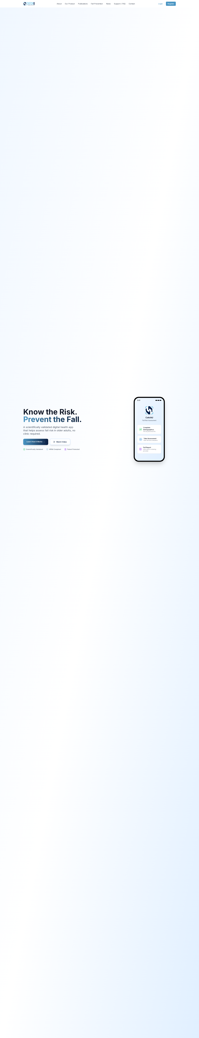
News (108, 4)
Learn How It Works (36, 442)
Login (160, 4)
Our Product (70, 4)
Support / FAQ (119, 4)
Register (171, 4)
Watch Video (61, 442)
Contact (132, 4)
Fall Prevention (97, 4)
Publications (83, 4)
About (59, 4)
